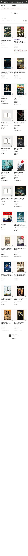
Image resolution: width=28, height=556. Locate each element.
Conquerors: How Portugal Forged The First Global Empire (7, 299)
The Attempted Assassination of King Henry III (7, 123)
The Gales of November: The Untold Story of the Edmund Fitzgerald (19, 199)
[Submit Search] (2, 8)
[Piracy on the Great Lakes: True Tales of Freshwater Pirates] (20, 267)
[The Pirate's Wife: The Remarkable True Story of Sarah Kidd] (20, 217)
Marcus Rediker (4, 324)
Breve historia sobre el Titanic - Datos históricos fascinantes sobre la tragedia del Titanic (6, 275)
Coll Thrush (16, 175)
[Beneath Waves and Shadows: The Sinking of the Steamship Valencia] (20, 31)
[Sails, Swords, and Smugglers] (20, 141)
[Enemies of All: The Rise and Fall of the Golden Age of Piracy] (20, 63)
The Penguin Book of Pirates (7, 96)
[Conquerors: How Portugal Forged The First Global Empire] (7, 291)
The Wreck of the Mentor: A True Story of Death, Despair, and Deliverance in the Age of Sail (7, 39)
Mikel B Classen (17, 276)
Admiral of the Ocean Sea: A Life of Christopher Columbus (20, 299)
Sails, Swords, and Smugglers (18, 149)
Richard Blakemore (18, 73)
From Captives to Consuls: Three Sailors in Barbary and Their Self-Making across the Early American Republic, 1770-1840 (6, 249)
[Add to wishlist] (12, 37)
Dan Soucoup (17, 251)
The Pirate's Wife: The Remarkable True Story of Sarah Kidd (19, 225)
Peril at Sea (3, 224)
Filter (3, 20)
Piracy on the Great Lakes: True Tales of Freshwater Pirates (19, 275)
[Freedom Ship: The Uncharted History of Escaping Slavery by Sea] (7, 315)
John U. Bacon (17, 201)
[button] (2, 5)
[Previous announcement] (1, 1)
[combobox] (15, 8)
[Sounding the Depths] (7, 141)
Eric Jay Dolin (4, 41)
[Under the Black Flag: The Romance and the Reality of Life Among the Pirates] (20, 115)
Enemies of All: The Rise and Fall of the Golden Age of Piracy (20, 71)
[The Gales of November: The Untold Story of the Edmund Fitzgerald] (20, 191)
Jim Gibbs (3, 225)
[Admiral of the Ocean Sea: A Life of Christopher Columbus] (20, 291)
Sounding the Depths (5, 148)
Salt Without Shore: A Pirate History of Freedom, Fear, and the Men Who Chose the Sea (7, 199)
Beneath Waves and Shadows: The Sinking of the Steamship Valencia (20, 42)
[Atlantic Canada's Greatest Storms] (20, 241)
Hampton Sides (17, 99)
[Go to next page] (18, 335)
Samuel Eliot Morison (18, 300)
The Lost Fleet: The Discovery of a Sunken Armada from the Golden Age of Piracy (6, 173)
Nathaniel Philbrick (4, 73)
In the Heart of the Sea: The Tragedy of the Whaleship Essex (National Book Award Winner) (7, 71)
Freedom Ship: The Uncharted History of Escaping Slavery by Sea (6, 323)
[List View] (26, 21)
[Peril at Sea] (7, 217)
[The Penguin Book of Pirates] (7, 89)
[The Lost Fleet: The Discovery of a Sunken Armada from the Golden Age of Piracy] (7, 165)
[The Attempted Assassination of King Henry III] (7, 115)
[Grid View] (23, 21)
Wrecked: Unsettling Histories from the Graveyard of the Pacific (19, 173)
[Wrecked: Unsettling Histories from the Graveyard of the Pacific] (20, 165)
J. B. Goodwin (4, 251)
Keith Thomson (17, 324)
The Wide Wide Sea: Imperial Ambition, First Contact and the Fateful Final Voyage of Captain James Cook (19, 97)
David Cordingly (17, 125)
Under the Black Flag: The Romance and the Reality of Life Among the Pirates (20, 123)
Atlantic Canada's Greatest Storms (20, 249)
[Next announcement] (26, 1)
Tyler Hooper (16, 44)
